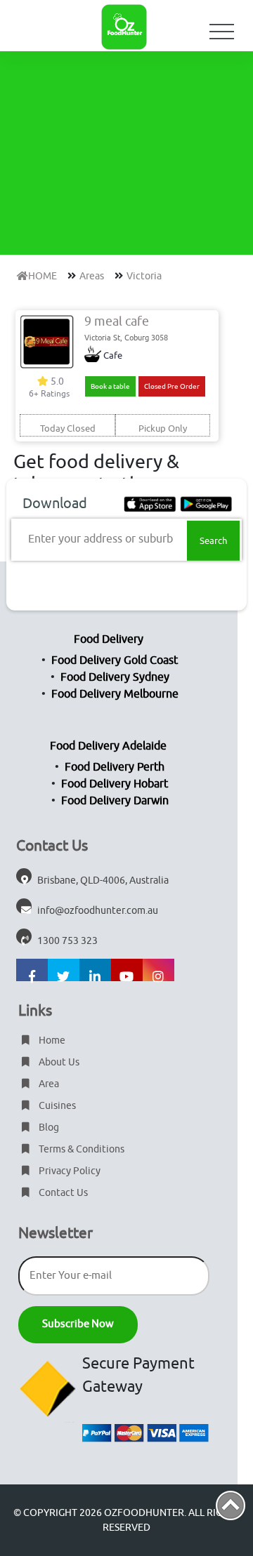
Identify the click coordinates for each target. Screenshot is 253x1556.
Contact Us (62, 1193)
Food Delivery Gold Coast (114, 660)
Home (51, 1040)
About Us (58, 1062)
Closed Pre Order (172, 386)
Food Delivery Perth (114, 767)
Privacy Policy (68, 1171)
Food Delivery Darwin (115, 801)
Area (48, 1084)
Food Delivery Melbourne (115, 694)
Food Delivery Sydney (114, 677)
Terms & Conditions (80, 1149)
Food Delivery (108, 639)
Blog (48, 1127)
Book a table (110, 386)
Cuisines (56, 1106)
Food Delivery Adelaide (108, 746)
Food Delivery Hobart (114, 784)
